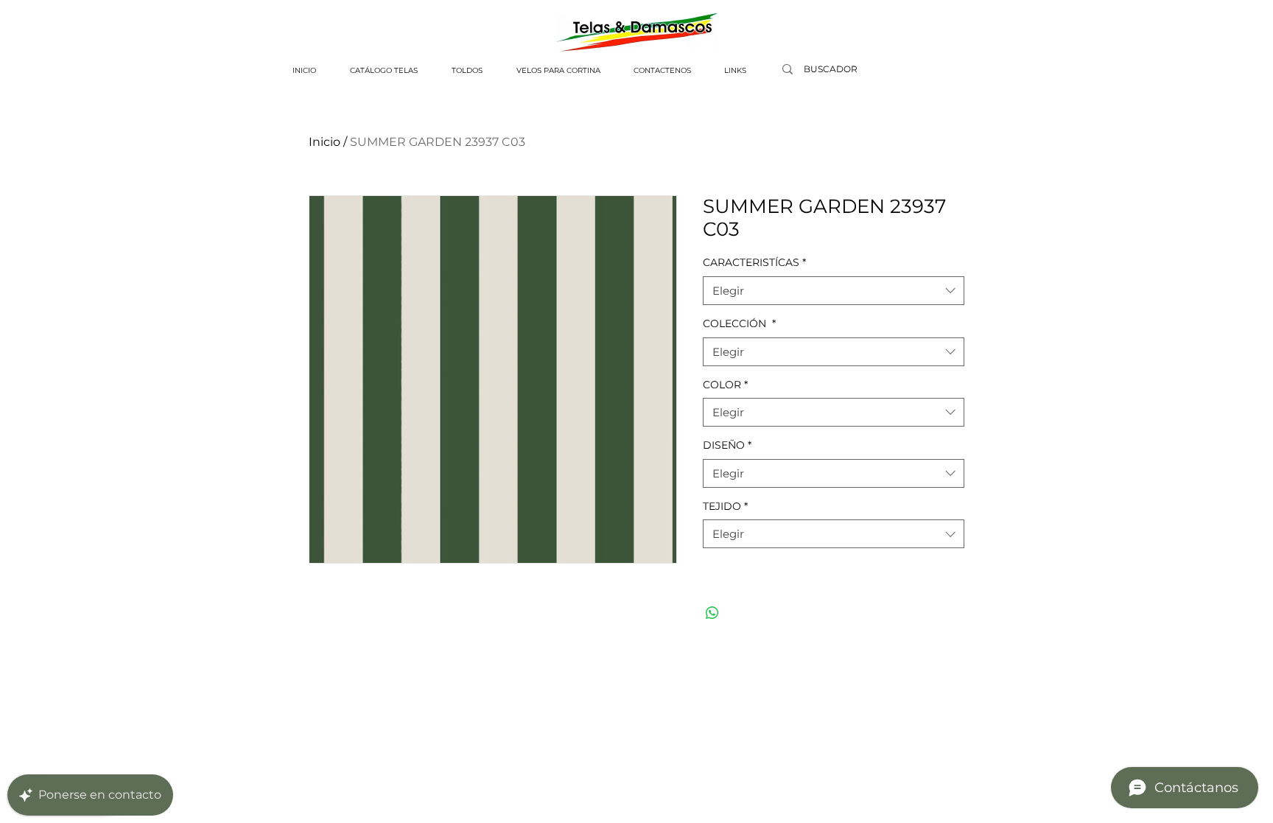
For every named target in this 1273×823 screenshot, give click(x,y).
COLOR (725, 384)
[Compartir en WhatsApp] (712, 613)
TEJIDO (725, 506)
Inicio (324, 142)
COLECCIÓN (739, 323)
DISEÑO (727, 445)
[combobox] (833, 290)
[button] (384, 71)
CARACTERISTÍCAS (754, 262)
